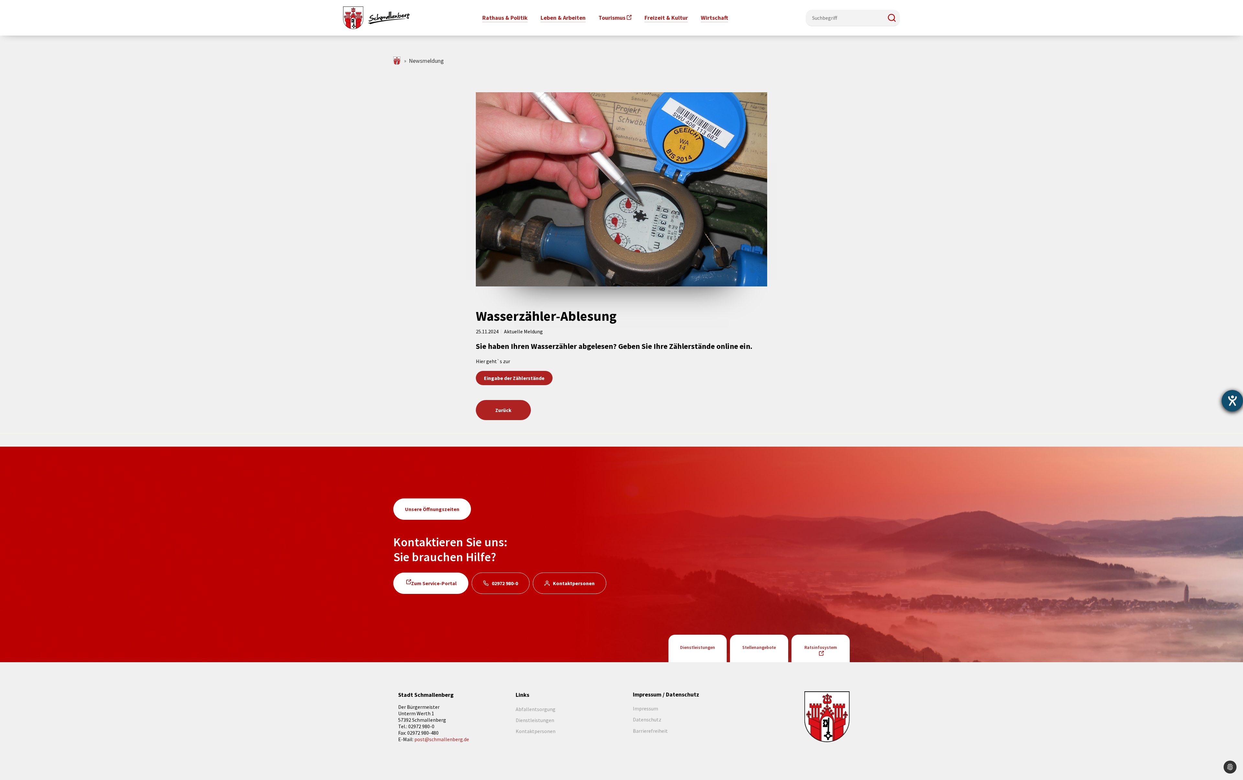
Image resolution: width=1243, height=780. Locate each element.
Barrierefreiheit (650, 731)
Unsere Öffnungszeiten (432, 509)
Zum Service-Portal (434, 583)
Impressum (645, 708)
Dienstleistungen (697, 647)
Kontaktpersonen (574, 583)
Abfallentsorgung (535, 709)
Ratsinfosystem (820, 647)
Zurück (503, 410)
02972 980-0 (505, 583)
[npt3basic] (376, 17)
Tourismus (612, 17)
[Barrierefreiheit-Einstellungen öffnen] (1232, 400)
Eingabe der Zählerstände (514, 378)
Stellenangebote (759, 647)
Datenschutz (647, 719)
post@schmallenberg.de (441, 739)
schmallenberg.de (397, 60)
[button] (891, 17)
